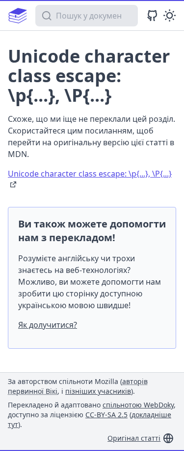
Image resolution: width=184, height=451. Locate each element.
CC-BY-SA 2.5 (106, 414)
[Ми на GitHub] (152, 15)
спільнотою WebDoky (138, 404)
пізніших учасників (98, 391)
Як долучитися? (47, 324)
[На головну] (17, 15)
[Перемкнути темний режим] (169, 15)
